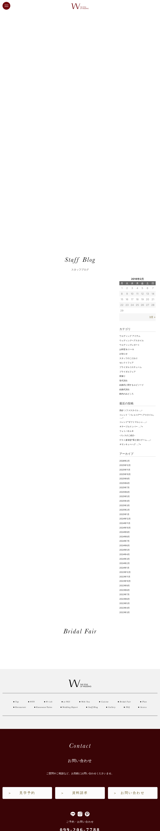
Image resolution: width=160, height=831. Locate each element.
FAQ (128, 707)
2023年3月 (124, 612)
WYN (32, 702)
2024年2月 (124, 563)
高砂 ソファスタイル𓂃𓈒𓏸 (130, 410)
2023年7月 (124, 594)
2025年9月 (124, 478)
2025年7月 (124, 487)
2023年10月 (125, 581)
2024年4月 (124, 554)
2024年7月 (124, 541)
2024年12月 (125, 518)
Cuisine (105, 702)
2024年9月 (124, 532)
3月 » (152, 317)
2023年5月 (124, 603)
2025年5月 (124, 496)
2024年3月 (124, 559)
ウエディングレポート (129, 345)
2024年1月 (124, 567)
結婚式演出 (124, 389)
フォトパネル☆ (126, 431)
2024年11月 (124, 523)
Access (143, 707)
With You (85, 702)
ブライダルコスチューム (130, 367)
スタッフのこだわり (128, 358)
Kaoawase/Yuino (44, 707)
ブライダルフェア (127, 371)
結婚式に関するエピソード (131, 385)
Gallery (112, 707)
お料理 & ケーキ (126, 349)
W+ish (49, 702)
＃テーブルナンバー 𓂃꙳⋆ (131, 426)
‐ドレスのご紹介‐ (127, 435)
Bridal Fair (125, 702)
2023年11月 (124, 576)
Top (17, 702)
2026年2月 (124, 461)
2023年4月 (124, 608)
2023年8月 (124, 590)
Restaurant (20, 707)
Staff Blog (93, 707)
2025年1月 (124, 514)
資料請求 (80, 793)
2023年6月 (124, 599)
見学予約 (27, 793)
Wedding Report (70, 707)
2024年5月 (124, 550)
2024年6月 (124, 545)
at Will (67, 702)
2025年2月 (124, 509)
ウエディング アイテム (129, 336)
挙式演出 (123, 380)
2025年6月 (124, 492)
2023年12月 (125, 572)
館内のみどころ (126, 394)
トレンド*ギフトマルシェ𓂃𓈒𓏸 (133, 422)
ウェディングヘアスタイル (131, 340)
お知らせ (123, 353)
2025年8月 (124, 483)
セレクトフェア (126, 362)
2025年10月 (125, 474)
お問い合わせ (133, 793)
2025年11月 (124, 469)
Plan (144, 702)
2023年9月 (124, 585)
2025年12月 (125, 465)
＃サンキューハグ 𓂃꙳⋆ (130, 444)
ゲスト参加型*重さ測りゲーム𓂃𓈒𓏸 (135, 440)
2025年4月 (124, 501)
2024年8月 (124, 536)
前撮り (122, 376)
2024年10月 (125, 527)
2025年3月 (124, 505)
